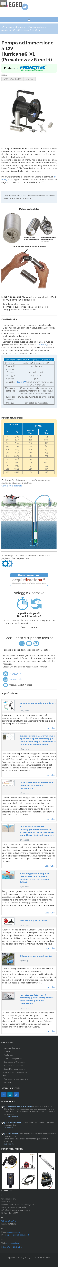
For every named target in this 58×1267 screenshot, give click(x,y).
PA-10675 (42, 345)
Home (11, 27)
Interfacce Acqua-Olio (13, 1058)
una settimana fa (11, 1117)
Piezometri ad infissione (13, 1065)
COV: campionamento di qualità (36, 956)
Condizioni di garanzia (11, 486)
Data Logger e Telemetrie (14, 1062)
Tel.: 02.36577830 (8, 1221)
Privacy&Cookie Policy (11, 1247)
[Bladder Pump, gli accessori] (8, 921)
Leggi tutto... (50, 728)
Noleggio (7, 1051)
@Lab (6, 1106)
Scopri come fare (29, 627)
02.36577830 (14, 674)
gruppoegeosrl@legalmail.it (17, 1235)
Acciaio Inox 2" (8, 30)
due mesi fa (9, 1144)
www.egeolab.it (12, 1243)
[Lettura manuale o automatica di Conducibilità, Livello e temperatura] (8, 783)
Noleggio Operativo (12, 1048)
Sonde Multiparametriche (14, 1069)
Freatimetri (8, 1055)
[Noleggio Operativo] (29, 603)
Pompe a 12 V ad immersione (30, 27)
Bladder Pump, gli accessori (34, 920)
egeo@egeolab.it (16, 679)
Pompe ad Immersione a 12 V (16, 1079)
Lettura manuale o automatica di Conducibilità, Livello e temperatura (36, 785)
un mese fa (8, 1128)
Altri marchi (9, 1082)
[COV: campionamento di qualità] (8, 959)
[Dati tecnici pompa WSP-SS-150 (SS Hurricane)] (7, 563)
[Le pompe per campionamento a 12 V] (8, 705)
